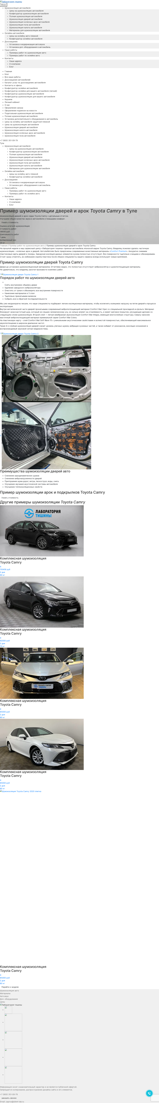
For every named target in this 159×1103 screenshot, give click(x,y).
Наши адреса (15, 61)
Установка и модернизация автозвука (27, 44)
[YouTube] (8, 1010)
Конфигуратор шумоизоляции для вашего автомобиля (30, 96)
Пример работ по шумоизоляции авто (27, 245)
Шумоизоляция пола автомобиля (24, 25)
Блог (11, 67)
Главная (8, 71)
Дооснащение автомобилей (17, 80)
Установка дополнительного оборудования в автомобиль (31, 119)
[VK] (13, 1022)
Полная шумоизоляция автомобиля (25, 16)
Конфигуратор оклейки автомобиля (25, 39)
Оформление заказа (14, 108)
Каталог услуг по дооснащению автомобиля (25, 82)
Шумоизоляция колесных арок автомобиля (29, 22)
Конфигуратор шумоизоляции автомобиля (29, 13)
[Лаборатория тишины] (79, 1)
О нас (7, 105)
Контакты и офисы (13, 85)
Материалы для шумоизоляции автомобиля (29, 30)
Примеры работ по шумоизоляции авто (27, 53)
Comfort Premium (118, 251)
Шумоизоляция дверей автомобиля (25, 19)
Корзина (8, 99)
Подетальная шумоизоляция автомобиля (24, 113)
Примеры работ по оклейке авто (24, 55)
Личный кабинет (12, 102)
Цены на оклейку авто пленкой (23, 36)
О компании (14, 64)
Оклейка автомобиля (14, 33)
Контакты (9, 58)
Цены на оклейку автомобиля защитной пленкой (27, 122)
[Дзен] (13, 1074)
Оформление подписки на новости (21, 110)
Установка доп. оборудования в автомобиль (29, 47)
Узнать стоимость (10, 222)
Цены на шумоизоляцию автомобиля (26, 11)
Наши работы (11, 50)
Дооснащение (11, 41)
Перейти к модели (10, 987)
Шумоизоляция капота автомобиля (25, 27)
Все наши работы (13, 77)
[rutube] (13, 1040)
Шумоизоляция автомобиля (17, 8)
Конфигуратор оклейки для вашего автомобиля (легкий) (31, 91)
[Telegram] (13, 1057)
